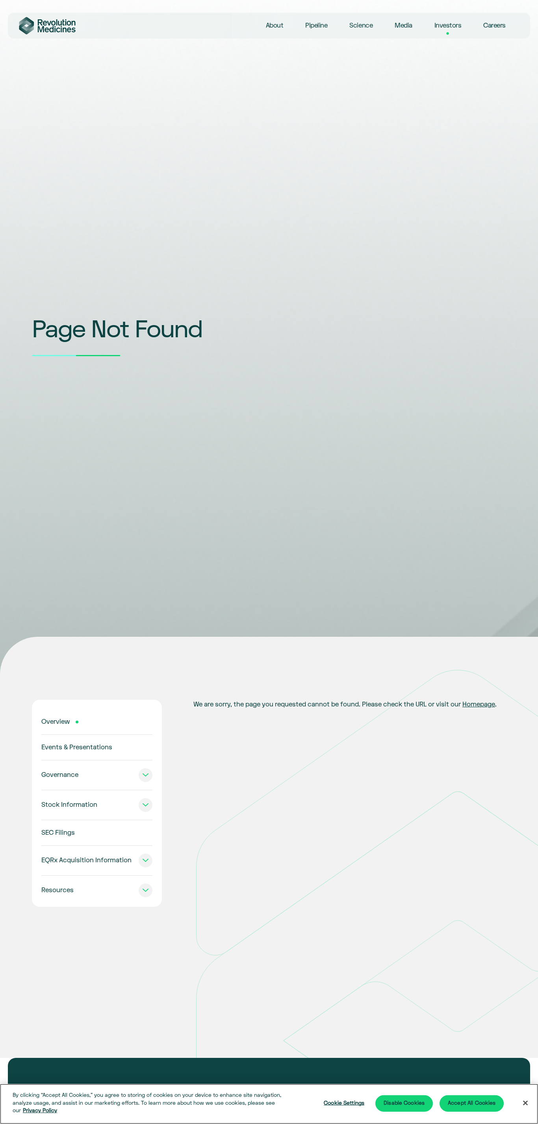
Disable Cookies (404, 1103)
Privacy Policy (40, 1110)
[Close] (525, 1103)
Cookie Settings (344, 1103)
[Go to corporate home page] (47, 26)
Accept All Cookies (471, 1103)
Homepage (478, 704)
